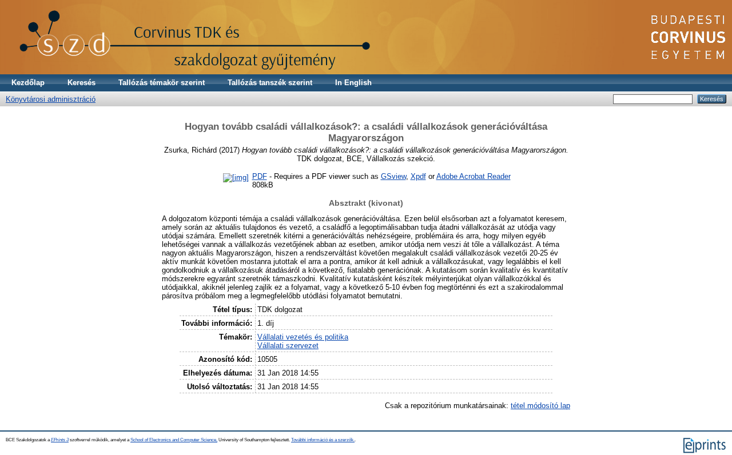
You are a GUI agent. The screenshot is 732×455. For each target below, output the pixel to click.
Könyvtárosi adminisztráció (51, 99)
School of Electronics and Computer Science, (173, 439)
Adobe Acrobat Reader (473, 176)
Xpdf (418, 176)
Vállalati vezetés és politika (302, 337)
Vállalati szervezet (288, 345)
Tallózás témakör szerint (161, 82)
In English (353, 82)
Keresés (81, 82)
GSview (393, 176)
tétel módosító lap (540, 405)
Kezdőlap (28, 82)
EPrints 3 (60, 439)
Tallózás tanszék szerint (270, 82)
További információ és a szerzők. (323, 439)
